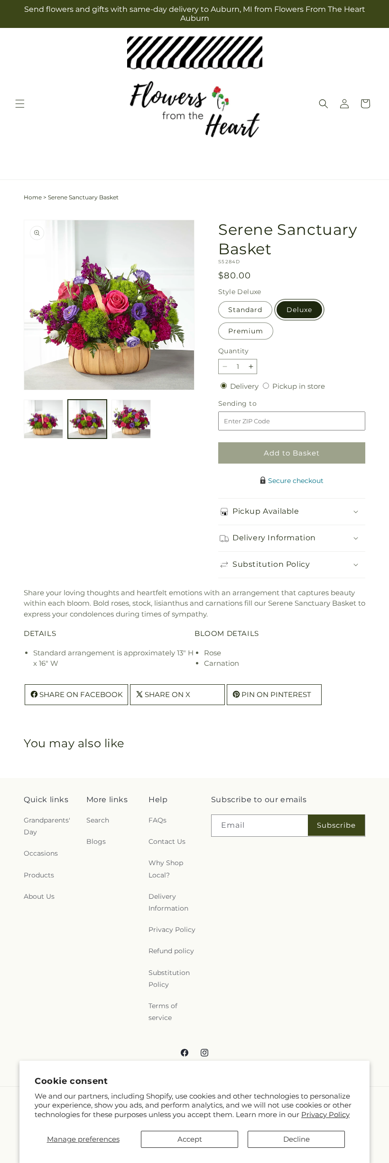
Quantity (233, 351)
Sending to (251, 404)
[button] (19, 103)
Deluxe (299, 309)
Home (33, 197)
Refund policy (171, 951)
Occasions (41, 853)
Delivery (245, 386)
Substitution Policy (169, 978)
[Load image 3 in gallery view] (131, 419)
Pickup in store (298, 386)
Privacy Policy (325, 1114)
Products (39, 875)
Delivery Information (168, 902)
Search (97, 820)
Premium (245, 331)
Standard (245, 309)
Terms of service (162, 1012)
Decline (296, 1139)
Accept (189, 1139)
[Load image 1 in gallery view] (43, 419)
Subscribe (336, 825)
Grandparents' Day (47, 826)
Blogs (96, 841)
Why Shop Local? (165, 869)
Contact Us (166, 841)
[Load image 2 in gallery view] (87, 419)
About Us (39, 896)
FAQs (157, 820)
